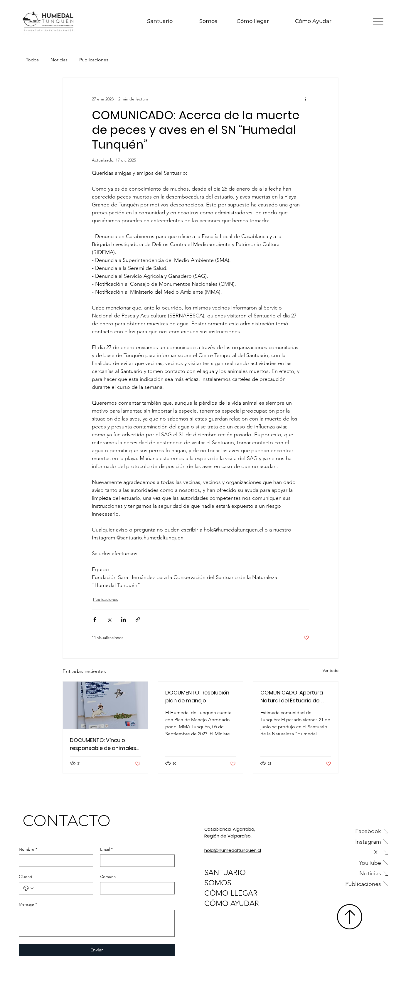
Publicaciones (93, 60)
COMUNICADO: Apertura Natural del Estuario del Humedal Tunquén (291, 696)
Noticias (59, 60)
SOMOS (217, 882)
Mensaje (28, 904)
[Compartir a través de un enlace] (138, 619)
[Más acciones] (305, 98)
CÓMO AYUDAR (231, 903)
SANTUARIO (225, 872)
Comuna (108, 876)
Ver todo (330, 670)
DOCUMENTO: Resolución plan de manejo (197, 696)
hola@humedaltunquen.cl (232, 850)
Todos (32, 60)
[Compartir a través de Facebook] (94, 619)
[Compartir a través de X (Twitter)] (109, 619)
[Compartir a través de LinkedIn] (123, 619)
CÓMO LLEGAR (230, 893)
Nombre (28, 849)
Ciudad (25, 876)
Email (106, 849)
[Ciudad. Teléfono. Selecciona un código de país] (28, 888)
